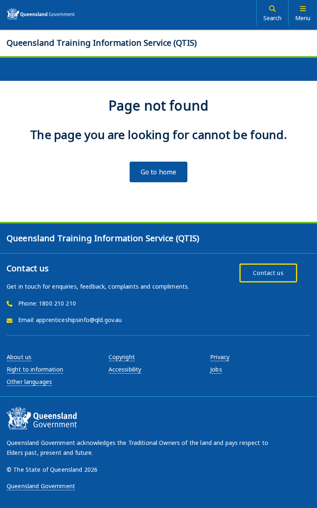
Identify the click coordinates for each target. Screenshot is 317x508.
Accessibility (125, 369)
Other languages (29, 382)
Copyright (122, 357)
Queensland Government (41, 486)
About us (19, 357)
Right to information (35, 369)
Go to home (158, 171)
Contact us (268, 273)
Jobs (216, 369)
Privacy (219, 357)
